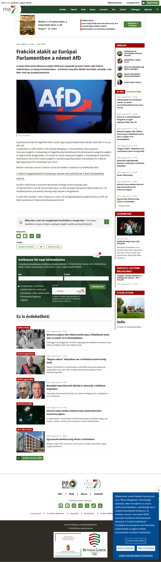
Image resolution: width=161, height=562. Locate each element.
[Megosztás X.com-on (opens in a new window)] (38, 236)
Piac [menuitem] (114, 9)
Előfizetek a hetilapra (132, 24)
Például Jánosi (87, 20)
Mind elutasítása (125, 548)
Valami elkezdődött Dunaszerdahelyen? (132, 75)
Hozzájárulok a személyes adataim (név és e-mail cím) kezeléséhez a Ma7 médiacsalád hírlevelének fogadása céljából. (34, 293)
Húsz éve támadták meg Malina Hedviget (134, 68)
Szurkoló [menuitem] (103, 9)
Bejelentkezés (116, 3)
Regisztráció (134, 3)
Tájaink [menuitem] (73, 9)
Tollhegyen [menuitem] (135, 9)
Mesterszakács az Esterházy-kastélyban (98, 29)
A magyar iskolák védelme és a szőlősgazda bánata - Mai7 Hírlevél (129, 278)
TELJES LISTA (124, 206)
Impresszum (36, 513)
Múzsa (84, 494)
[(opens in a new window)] (61, 505)
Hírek (71, 494)
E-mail (67, 274)
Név (20, 274)
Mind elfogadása (146, 548)
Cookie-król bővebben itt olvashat (136, 555)
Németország (53, 247)
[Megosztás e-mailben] (18, 236)
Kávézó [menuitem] (123, 9)
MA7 (60, 494)
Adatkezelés (89, 513)
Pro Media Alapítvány (55, 513)
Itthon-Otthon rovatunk (129, 327)
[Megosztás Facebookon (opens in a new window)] (25, 236)
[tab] (120, 92)
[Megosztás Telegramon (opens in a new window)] (32, 236)
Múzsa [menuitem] (92, 9)
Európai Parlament (26, 247)
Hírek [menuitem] (83, 9)
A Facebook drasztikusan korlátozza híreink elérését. (42, 264)
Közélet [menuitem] (62, 9)
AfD (41, 247)
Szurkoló (98, 494)
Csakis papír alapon (132, 82)
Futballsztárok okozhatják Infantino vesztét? (133, 53)
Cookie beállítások (107, 513)
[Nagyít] (158, 490)
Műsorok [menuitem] (148, 9)
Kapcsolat (74, 513)
